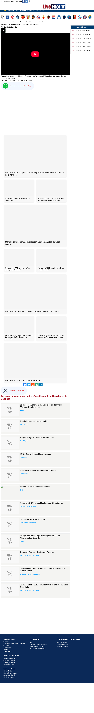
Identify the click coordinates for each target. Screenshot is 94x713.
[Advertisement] (35, 112)
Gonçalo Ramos (9, 661)
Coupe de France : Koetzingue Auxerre (37, 552)
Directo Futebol (62, 644)
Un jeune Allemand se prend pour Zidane (38, 470)
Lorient (33, 17)
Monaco (44, 17)
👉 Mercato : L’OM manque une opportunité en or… (25, 10)
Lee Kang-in (7, 667)
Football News (62, 642)
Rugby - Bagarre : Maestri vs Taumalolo (37, 438)
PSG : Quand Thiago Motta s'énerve (35, 454)
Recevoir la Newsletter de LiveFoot (20, 396)
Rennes (75, 17)
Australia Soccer (62, 646)
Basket (7, 1)
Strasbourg (80, 17)
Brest (13, 17)
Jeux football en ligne (37, 646)
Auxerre (8, 17)
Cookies (6, 641)
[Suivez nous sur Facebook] (23, 1)
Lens (28, 17)
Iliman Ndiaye (8, 671)
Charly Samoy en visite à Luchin (34, 421)
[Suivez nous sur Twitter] (26, 1)
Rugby (2, 1)
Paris (64, 17)
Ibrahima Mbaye (9, 658)
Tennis (13, 1)
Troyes (90, 17)
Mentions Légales (9, 639)
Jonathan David (9, 675)
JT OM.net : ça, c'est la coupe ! (33, 519)
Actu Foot (6, 652)
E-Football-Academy (37, 649)
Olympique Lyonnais (54, 17)
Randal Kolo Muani (10, 673)
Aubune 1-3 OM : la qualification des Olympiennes (41, 503)
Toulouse (85, 17)
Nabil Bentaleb (8, 677)
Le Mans (23, 17)
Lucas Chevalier (9, 665)
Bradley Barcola (9, 663)
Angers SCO (2, 17)
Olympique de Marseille (38, 644)
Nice (49, 17)
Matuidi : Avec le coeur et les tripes (35, 487)
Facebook (7, 647)
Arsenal (29, 80)
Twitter (5, 650)
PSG (31, 642)
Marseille (21, 80)
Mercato (19, 1)
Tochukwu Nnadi (9, 669)
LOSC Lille (39, 17)
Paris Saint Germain (70, 17)
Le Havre (18, 17)
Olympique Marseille (59, 17)
